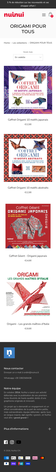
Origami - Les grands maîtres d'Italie (28, 324)
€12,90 (28, 124)
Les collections (20, 42)
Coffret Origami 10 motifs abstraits (28, 188)
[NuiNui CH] (14, 15)
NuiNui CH (15, 450)
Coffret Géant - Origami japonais (28, 256)
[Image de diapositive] (28, 90)
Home (7, 42)
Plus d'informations (16, 428)
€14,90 (28, 260)
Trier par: (28, 52)
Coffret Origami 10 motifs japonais (28, 119)
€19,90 (28, 328)
